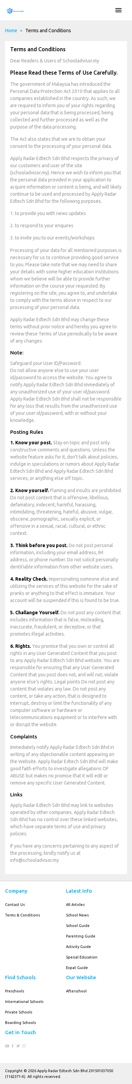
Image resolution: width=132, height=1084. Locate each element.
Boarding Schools (20, 1023)
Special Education (81, 957)
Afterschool (76, 991)
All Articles (75, 905)
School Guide (78, 926)
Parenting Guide (80, 936)
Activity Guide (78, 947)
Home (11, 30)
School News (77, 915)
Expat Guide (77, 968)
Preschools (14, 991)
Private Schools (18, 1012)
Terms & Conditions (22, 915)
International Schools (24, 1002)
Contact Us (15, 905)
